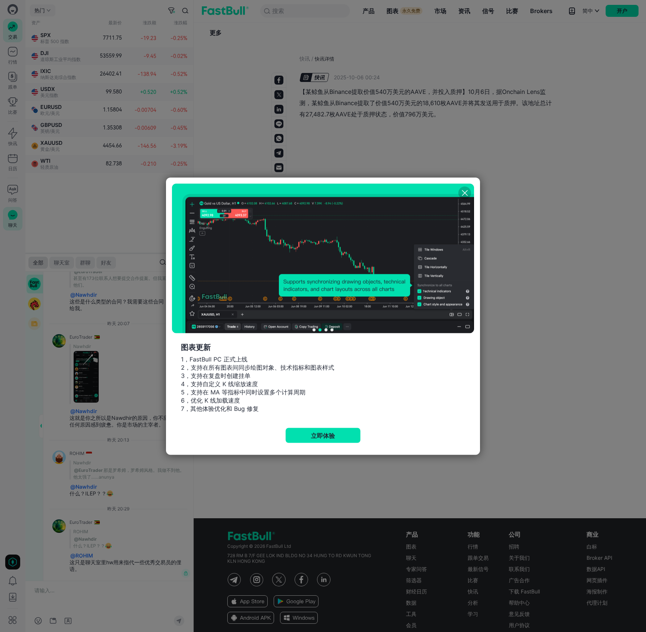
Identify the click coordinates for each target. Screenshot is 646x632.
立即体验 (323, 435)
